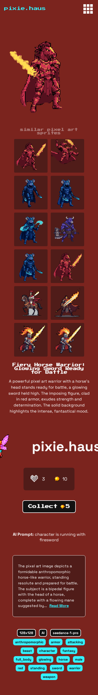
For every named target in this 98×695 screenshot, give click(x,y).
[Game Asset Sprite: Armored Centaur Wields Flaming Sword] (67, 266)
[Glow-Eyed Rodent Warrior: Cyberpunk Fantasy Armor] (67, 192)
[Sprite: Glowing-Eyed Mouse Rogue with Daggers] (31, 266)
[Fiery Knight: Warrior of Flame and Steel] (67, 340)
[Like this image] (34, 479)
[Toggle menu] (88, 9)
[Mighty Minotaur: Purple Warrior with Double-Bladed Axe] (67, 229)
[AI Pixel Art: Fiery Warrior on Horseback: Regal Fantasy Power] (31, 303)
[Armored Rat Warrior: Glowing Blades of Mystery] (31, 192)
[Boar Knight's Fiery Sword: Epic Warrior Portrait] (31, 156)
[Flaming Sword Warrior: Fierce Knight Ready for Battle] (67, 156)
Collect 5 (49, 506)
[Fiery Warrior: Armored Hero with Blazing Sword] (67, 303)
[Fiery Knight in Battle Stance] (31, 340)
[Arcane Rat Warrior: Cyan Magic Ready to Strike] (31, 229)
